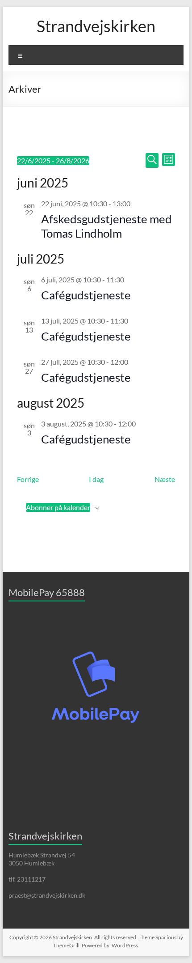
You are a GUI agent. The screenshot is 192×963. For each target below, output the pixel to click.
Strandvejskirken (96, 26)
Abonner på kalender (58, 507)
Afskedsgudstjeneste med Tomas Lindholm (106, 226)
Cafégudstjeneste (86, 295)
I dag (96, 479)
